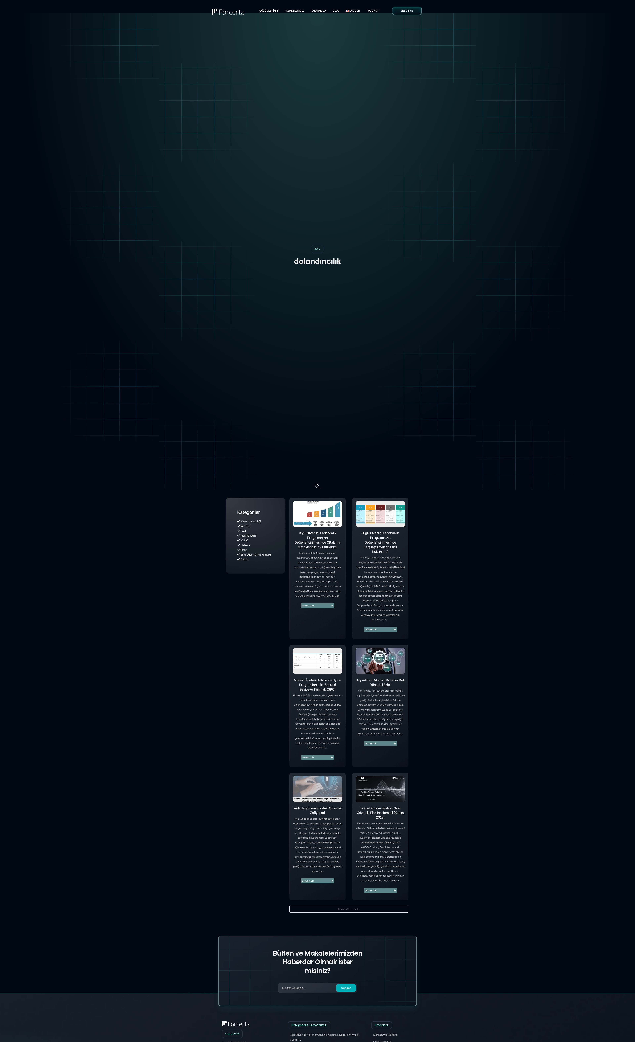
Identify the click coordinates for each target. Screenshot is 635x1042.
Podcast (373, 10)
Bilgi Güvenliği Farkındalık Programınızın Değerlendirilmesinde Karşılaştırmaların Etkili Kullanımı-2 (380, 542)
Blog (336, 10)
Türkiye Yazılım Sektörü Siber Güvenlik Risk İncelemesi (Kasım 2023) (380, 812)
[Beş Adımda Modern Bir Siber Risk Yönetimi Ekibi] (380, 661)
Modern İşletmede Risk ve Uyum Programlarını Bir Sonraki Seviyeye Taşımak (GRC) (317, 684)
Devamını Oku (308, 605)
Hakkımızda (318, 10)
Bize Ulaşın (407, 10)
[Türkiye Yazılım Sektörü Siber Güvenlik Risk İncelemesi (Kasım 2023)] (380, 789)
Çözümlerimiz (268, 10)
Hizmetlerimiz (294, 10)
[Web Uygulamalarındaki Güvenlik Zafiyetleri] (317, 789)
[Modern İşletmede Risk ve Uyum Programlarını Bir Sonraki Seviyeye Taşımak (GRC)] (317, 661)
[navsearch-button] (317, 487)
